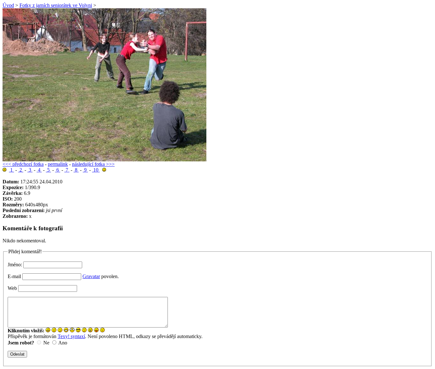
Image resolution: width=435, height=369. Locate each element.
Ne (46, 342)
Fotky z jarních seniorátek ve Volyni (55, 5)
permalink (58, 164)
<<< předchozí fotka (23, 164)
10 (96, 170)
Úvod (8, 5)
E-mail (14, 276)
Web (12, 288)
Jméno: (15, 264)
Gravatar (91, 276)
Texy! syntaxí (71, 336)
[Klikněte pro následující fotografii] (104, 159)
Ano (62, 342)
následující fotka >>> (93, 164)
